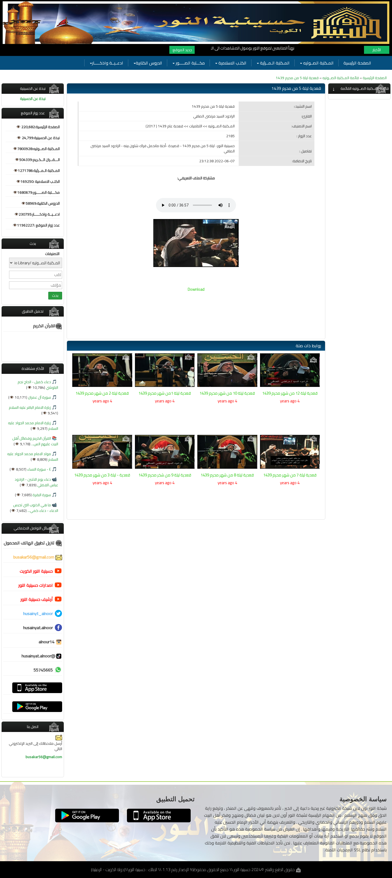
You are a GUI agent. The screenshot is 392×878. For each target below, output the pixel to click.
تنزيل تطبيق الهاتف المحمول (29, 543)
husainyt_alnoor (38, 613)
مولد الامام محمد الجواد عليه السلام (32, 456)
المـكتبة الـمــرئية (274, 62)
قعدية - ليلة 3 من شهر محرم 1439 (102, 475)
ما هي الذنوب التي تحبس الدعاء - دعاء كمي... (35, 507)
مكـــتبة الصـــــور (190, 62)
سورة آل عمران (39, 397)
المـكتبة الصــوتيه (318, 62)
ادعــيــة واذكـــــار (107, 62)
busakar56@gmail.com (34, 557)
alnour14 (47, 642)
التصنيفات (52, 253)
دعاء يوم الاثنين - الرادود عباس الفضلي (36, 482)
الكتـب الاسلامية (231, 62)
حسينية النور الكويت (36, 571)
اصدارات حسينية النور (35, 585)
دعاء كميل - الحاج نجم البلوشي (38, 384)
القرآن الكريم (44, 326)
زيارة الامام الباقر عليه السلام (30, 407)
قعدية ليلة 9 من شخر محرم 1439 (164, 475)
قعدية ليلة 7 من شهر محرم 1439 (290, 475)
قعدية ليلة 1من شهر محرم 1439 (164, 393)
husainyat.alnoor (38, 628)
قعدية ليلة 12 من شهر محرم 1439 (290, 393)
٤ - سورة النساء (38, 469)
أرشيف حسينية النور (37, 599)
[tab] (359, 88)
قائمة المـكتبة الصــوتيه (340, 77)
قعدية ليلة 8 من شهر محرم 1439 (227, 475)
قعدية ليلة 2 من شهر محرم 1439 (102, 393)
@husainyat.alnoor (38, 656)
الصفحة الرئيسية (357, 62)
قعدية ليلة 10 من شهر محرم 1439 (227, 393)
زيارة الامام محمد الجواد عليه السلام (33, 425)
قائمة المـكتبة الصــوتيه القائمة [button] (365, 88)
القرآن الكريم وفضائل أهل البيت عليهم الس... (35, 441)
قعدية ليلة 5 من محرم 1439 (297, 77)
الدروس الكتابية (149, 62)
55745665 (43, 670)
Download (196, 289)
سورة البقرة (41, 494)
